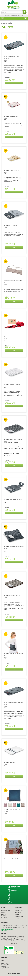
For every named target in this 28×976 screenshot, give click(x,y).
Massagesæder (8, 938)
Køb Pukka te (20, 938)
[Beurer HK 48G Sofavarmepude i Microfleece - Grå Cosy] (14, 535)
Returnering (22, 941)
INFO (14, 83)
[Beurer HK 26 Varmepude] (14, 751)
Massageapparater (20, 937)
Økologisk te (14, 938)
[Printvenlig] (26, 22)
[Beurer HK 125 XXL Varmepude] (14, 214)
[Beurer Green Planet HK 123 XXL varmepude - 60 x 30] (14, 691)
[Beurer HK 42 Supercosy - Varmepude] (14, 372)
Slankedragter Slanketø (11, 937)
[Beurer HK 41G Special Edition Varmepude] (14, 428)
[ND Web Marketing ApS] (14, 4)
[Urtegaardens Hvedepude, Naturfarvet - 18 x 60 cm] (14, 269)
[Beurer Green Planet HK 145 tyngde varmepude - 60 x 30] (14, 45)
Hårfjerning (10, 939)
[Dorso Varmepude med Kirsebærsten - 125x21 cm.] (14, 323)
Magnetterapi (15, 939)
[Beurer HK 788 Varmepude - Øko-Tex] (14, 584)
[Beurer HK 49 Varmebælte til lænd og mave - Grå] (14, 642)
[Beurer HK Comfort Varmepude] (14, 105)
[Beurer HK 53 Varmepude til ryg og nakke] (14, 487)
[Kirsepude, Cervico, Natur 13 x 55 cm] (14, 847)
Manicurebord (16, 941)
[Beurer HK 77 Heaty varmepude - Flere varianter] (14, 798)
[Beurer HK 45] (14, 159)
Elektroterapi (3, 937)
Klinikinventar (9, 941)
